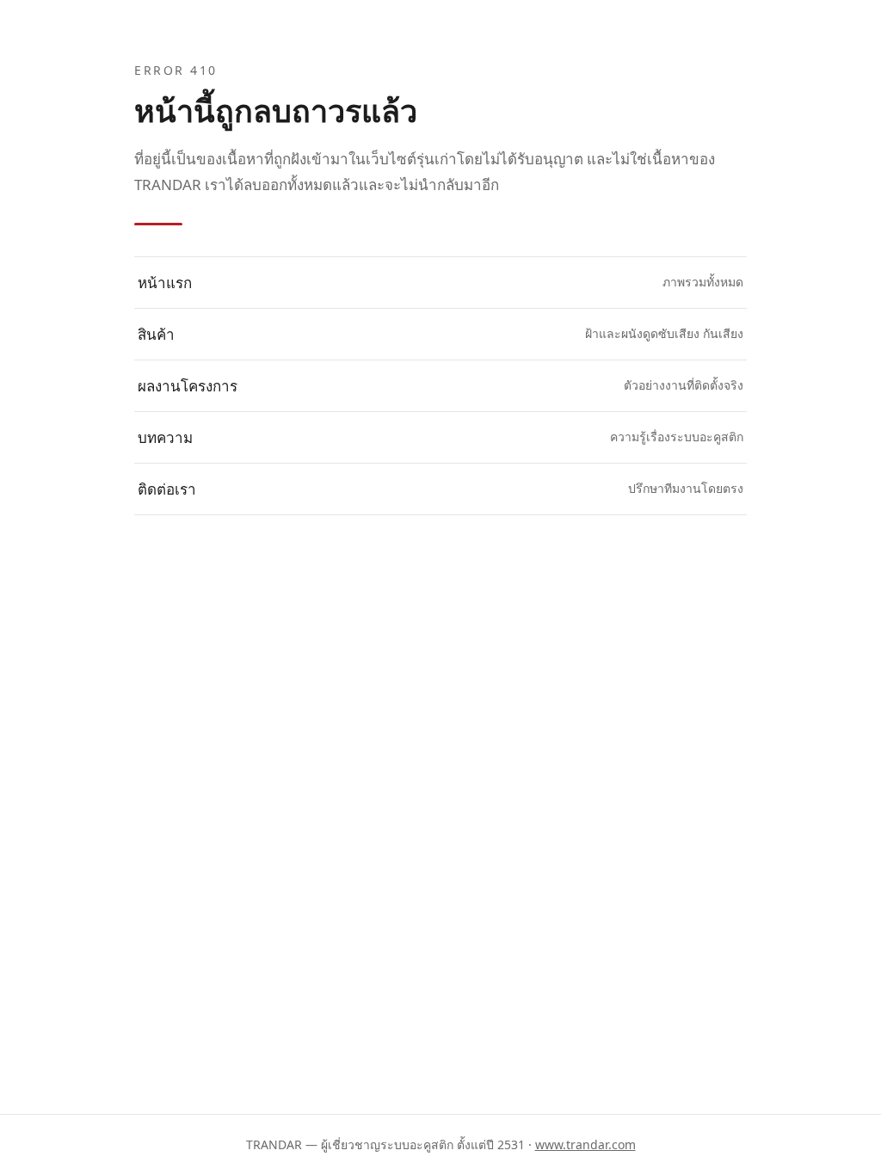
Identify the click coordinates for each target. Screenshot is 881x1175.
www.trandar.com (585, 1144)
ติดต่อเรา (440, 489)
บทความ (440, 437)
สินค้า (440, 334)
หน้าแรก (440, 282)
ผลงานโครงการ (440, 386)
